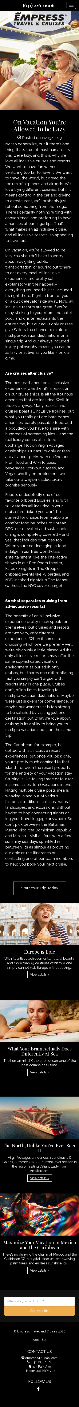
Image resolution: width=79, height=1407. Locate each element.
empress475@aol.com (41, 1358)
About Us (39, 1340)
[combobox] (39, 1301)
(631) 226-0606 (39, 5)
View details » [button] (39, 974)
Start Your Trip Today (39, 888)
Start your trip (39, 1310)
